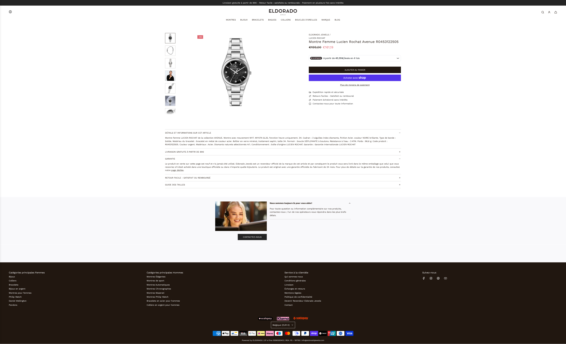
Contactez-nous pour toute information (333, 104)
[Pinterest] (438, 278)
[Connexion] (549, 12)
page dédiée (177, 170)
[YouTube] (445, 278)
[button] (197, 73)
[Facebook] (424, 278)
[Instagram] (431, 278)
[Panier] (555, 12)
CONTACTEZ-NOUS (252, 237)
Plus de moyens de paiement (355, 85)
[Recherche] (542, 12)
